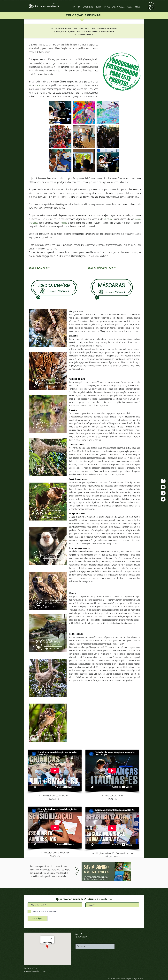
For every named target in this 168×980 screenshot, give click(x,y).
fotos (31, 85)
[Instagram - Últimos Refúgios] (163, 493)
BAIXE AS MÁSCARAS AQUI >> (102, 267)
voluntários (108, 219)
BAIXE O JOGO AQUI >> (39, 267)
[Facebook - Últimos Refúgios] (163, 481)
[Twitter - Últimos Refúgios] (163, 499)
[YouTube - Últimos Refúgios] (163, 487)
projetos (64, 222)
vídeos (37, 85)
